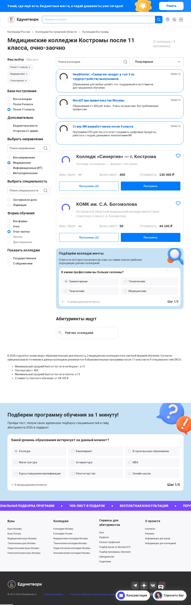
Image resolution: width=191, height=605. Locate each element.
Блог (101, 532)
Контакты (150, 529)
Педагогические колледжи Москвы (71, 548)
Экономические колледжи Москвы (71, 553)
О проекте (152, 521)
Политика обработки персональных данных (93, 594)
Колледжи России (18, 31)
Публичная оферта (53, 594)
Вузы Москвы (14, 529)
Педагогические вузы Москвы (23, 548)
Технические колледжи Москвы (70, 543)
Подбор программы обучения (115, 552)
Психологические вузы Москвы (23, 553)
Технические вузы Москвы (21, 543)
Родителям (105, 561)
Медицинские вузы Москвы (22, 538)
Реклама (149, 533)
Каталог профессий (109, 542)
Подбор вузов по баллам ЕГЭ (114, 547)
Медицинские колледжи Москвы (70, 538)
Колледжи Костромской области (56, 31)
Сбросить (32, 59)
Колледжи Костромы (95, 31)
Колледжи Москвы (63, 529)
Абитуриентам (106, 556)
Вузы (11, 521)
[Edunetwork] (23, 19)
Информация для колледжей (160, 543)
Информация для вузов (157, 538)
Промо (174, 74)
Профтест (104, 537)
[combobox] (101, 19)
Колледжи (60, 521)
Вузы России (14, 533)
